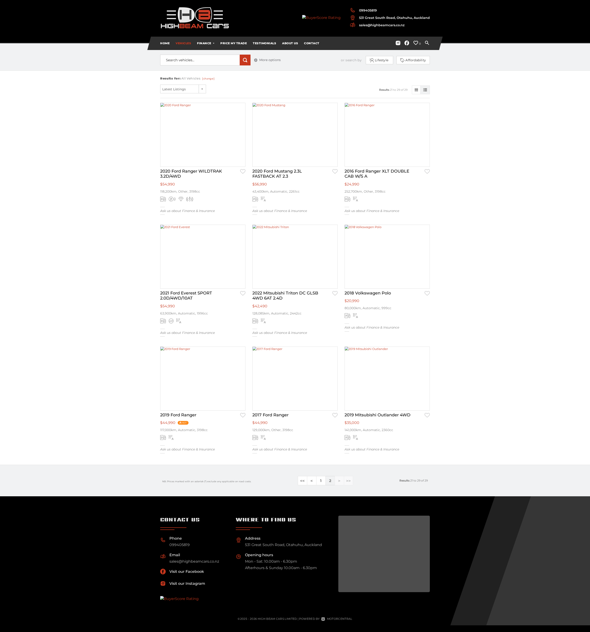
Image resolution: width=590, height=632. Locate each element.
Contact (311, 43)
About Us (290, 43)
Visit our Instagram (187, 583)
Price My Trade (233, 43)
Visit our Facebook (186, 571)
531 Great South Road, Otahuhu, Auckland (394, 18)
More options (270, 60)
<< (302, 481)
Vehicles (183, 43)
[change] (208, 78)
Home (165, 43)
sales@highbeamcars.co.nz (381, 25)
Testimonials (264, 43)
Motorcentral (339, 618)
